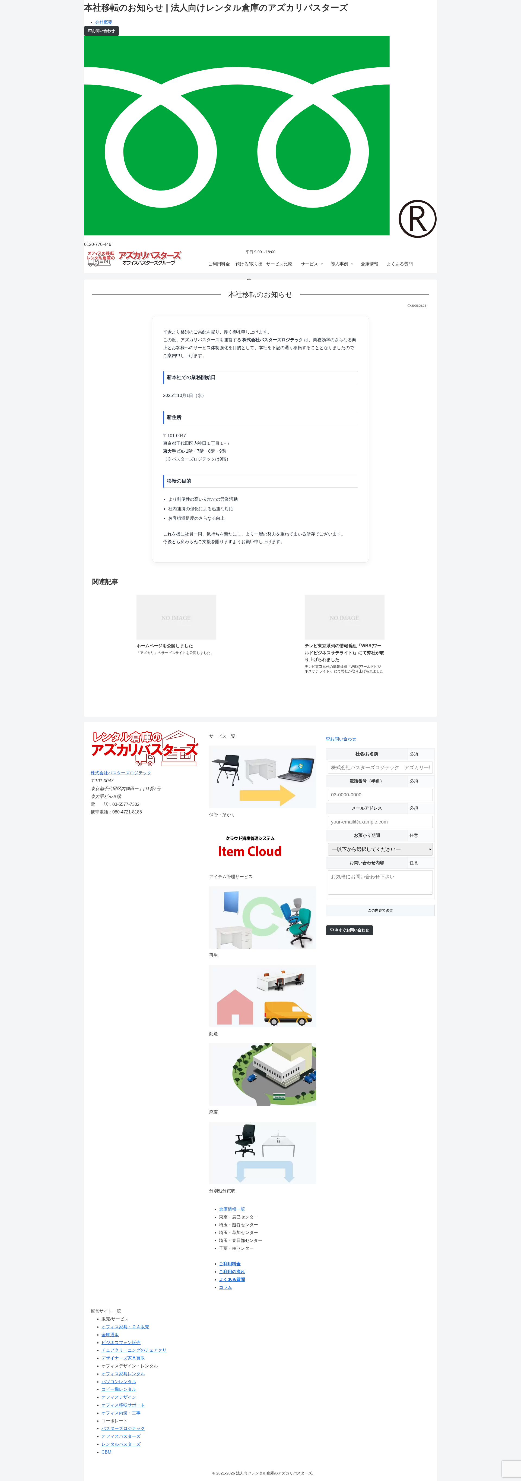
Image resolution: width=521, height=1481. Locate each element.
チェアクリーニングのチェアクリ (134, 1350)
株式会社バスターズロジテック (121, 773)
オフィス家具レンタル (123, 1374)
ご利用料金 (230, 1263)
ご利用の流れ (232, 1271)
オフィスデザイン (118, 1397)
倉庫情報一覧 (232, 1209)
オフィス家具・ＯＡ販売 (125, 1327)
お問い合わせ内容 (367, 862)
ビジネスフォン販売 (121, 1342)
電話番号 (367, 781)
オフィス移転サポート (123, 1405)
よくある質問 (232, 1279)
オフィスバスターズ (121, 1436)
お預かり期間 (367, 835)
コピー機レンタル (118, 1389)
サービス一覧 (222, 736)
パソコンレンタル (118, 1381)
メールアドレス (367, 808)
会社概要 (103, 22)
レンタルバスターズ (121, 1444)
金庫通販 (110, 1334)
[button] (349, 930)
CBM (106, 1452)
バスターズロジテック (123, 1428)
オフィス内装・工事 (121, 1413)
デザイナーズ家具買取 (123, 1358)
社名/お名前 (366, 754)
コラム (225, 1287)
